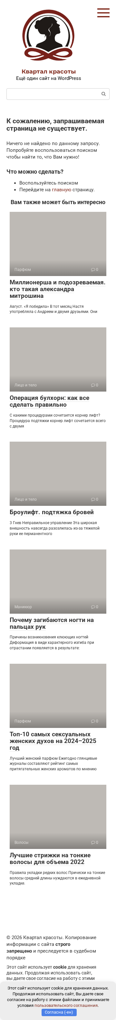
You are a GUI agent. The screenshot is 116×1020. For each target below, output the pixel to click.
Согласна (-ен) (59, 1012)
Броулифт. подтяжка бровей (52, 512)
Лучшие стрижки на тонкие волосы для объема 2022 (50, 858)
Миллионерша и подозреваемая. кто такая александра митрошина (58, 289)
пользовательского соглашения (66, 1005)
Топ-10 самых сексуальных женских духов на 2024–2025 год (53, 740)
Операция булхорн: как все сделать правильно (49, 401)
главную (61, 190)
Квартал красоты (49, 71)
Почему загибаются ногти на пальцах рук (52, 623)
